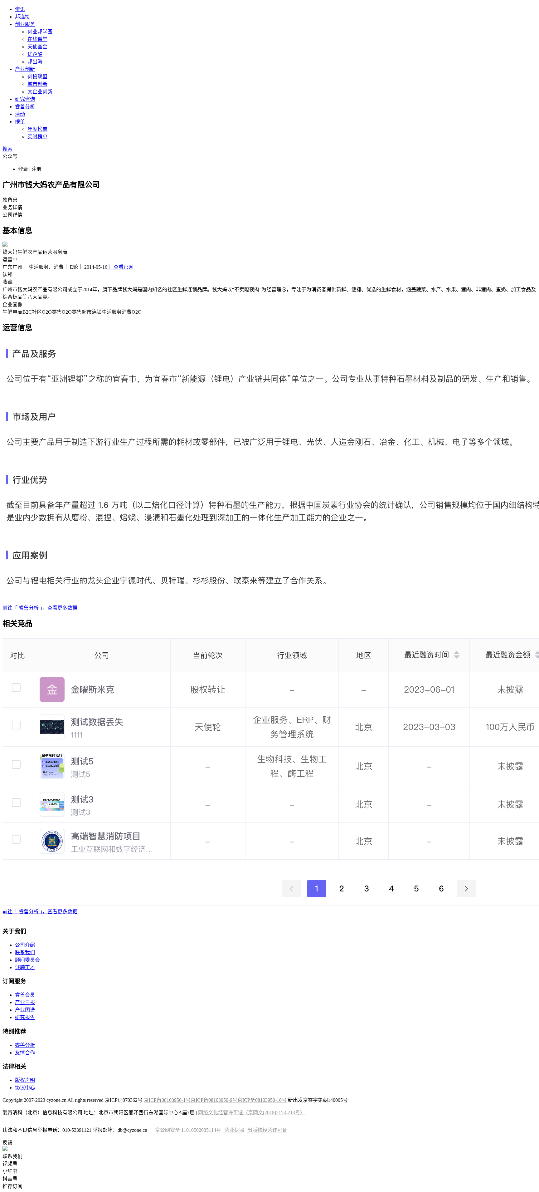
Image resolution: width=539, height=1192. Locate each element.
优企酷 (34, 54)
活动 (20, 114)
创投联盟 (37, 76)
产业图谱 (25, 1010)
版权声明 (25, 1080)
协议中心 (25, 1087)
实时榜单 (37, 136)
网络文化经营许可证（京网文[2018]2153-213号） (251, 1112)
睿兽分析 (25, 106)
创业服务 (25, 24)
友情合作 (25, 1052)
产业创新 (25, 69)
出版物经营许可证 (267, 1130)
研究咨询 (25, 99)
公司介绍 (25, 945)
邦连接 (22, 16)
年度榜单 (37, 129)
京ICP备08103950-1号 (167, 1100)
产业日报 (25, 1002)
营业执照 (234, 1130)
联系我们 (25, 952)
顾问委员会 (27, 960)
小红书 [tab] (9, 1171)
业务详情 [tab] (12, 207)
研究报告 (25, 1017)
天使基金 (37, 46)
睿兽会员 (25, 995)
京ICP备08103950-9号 (214, 1100)
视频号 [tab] (9, 1163)
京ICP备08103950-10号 (262, 1100)
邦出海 (34, 61)
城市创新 (37, 84)
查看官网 (120, 267)
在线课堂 (37, 39)
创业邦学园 (39, 31)
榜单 (20, 121)
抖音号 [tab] (9, 1178)
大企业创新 (39, 91)
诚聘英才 (25, 967)
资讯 (20, 9)
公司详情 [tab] (12, 215)
